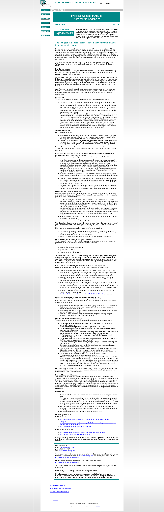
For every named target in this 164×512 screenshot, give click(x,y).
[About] (45, 23)
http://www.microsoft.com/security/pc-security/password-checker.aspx (82, 432)
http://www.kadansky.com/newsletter (67, 457)
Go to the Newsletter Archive (59, 492)
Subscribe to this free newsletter (60, 488)
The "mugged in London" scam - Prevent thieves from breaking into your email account (64, 33)
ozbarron (98, 506)
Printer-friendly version (57, 485)
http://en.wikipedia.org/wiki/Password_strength (75, 434)
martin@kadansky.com (67, 447)
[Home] (45, 10)
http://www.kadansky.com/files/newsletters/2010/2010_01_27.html (81, 294)
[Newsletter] (45, 36)
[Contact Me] (45, 27)
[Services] (45, 15)
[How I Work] (45, 19)
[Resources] (45, 32)
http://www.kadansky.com (67, 450)
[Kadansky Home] (47, 6)
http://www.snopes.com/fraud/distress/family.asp (75, 426)
